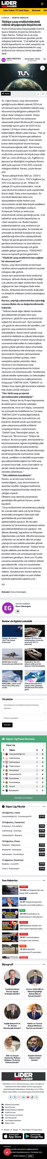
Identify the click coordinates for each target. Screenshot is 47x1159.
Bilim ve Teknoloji (20, 18)
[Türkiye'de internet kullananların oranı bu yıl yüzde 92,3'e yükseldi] (35, 631)
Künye (15, 1130)
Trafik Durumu (10, 1112)
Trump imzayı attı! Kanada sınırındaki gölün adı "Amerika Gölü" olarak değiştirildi (31, 904)
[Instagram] (19, 1097)
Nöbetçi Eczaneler (12, 1104)
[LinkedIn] (24, 1097)
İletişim (6, 1130)
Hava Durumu (10, 1107)
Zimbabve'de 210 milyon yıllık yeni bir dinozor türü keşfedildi (35, 664)
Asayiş (22, 946)
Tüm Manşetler (11, 1118)
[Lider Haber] (9, 4)
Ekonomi (36, 10)
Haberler (5, 18)
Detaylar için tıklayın (24, 798)
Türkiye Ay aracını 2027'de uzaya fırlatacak (9, 640)
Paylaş (7, 93)
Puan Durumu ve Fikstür (14, 1115)
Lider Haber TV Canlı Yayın (16, 10)
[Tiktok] (32, 1097)
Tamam (30, 1156)
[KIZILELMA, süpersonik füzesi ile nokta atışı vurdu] (12, 676)
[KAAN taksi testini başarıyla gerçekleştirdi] (12, 654)
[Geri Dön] (7, 1151)
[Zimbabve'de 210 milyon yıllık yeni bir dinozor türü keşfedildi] (35, 654)
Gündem (23, 887)
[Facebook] (11, 1097)
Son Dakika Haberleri (13, 1120)
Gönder (7, 725)
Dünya (22, 898)
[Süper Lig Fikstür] (44, 807)
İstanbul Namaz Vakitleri (14, 1110)
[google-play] (34, 1137)
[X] (15, 1097)
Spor (22, 910)
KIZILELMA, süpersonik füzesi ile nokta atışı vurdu (11, 686)
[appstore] (13, 1137)
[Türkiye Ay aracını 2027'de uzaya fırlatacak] (12, 631)
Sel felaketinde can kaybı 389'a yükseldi (31, 891)
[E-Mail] (18, 612)
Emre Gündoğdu (23, 606)
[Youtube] (28, 1097)
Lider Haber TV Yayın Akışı (32, 1130)
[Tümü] (44, 881)
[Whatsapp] (37, 1097)
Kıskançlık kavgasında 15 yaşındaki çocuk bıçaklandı (30, 951)
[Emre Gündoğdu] (8, 608)
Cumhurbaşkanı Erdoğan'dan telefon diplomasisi (29, 939)
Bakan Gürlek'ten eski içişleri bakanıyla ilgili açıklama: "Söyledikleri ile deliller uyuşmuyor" (30, 927)
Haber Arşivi (9, 1123)
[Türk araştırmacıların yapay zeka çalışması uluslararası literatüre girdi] (35, 676)
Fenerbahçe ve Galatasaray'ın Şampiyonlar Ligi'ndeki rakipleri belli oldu (32, 916)
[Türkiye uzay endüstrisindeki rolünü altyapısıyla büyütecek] (23, 77)
